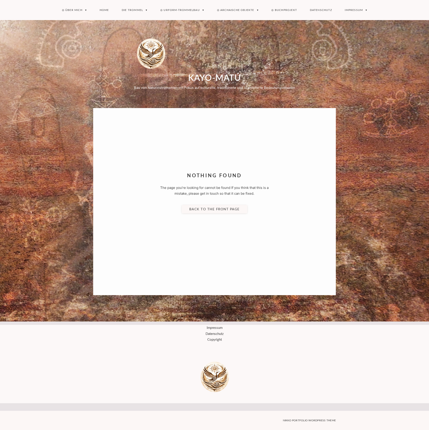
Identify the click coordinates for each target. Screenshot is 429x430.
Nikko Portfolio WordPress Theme (309, 420)
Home (104, 10)
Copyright (214, 339)
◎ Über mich (72, 10)
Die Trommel (132, 10)
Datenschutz (321, 10)
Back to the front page (214, 209)
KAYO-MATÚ (214, 78)
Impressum (354, 10)
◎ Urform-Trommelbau (180, 10)
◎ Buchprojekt (284, 10)
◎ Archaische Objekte (235, 10)
